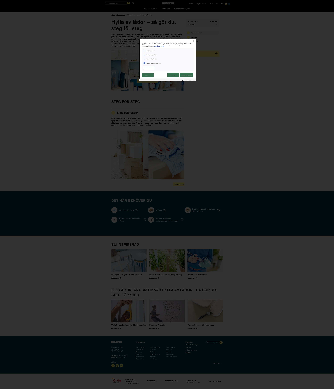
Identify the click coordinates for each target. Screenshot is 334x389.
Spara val (148, 75)
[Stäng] (194, 41)
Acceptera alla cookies (186, 75)
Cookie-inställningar (149, 67)
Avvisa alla (173, 75)
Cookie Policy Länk (159, 46)
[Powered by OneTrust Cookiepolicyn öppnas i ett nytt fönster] (188, 80)
